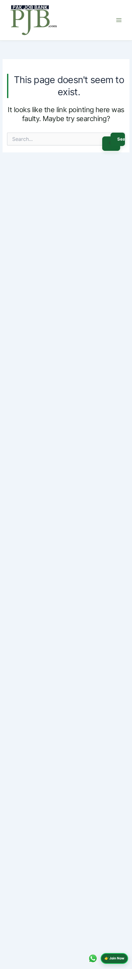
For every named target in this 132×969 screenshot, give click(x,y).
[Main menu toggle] (119, 20)
